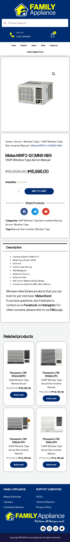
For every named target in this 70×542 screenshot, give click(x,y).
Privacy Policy (43, 507)
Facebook (30, 305)
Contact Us (54, 45)
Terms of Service (45, 501)
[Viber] (55, 528)
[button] (24, 211)
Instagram (49, 305)
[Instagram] (49, 528)
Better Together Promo (35, 52)
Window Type (31, 141)
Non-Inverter (27, 229)
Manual (15, 229)
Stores (34, 45)
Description (14, 247)
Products (23, 45)
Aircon (18, 141)
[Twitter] (62, 528)
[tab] (35, 247)
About (43, 45)
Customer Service (14, 507)
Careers (8, 501)
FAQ (53, 310)
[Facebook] (43, 528)
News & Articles (12, 496)
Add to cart (39, 191)
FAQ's (39, 496)
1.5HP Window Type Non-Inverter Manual (40, 220)
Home (13, 45)
